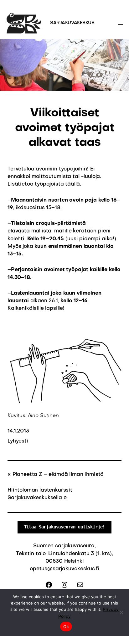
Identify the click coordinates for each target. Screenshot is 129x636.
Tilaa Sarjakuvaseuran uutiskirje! (64, 526)
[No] (121, 612)
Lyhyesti (18, 441)
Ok (66, 626)
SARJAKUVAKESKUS (72, 23)
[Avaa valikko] (120, 23)
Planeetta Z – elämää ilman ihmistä (58, 474)
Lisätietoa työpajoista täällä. (44, 184)
